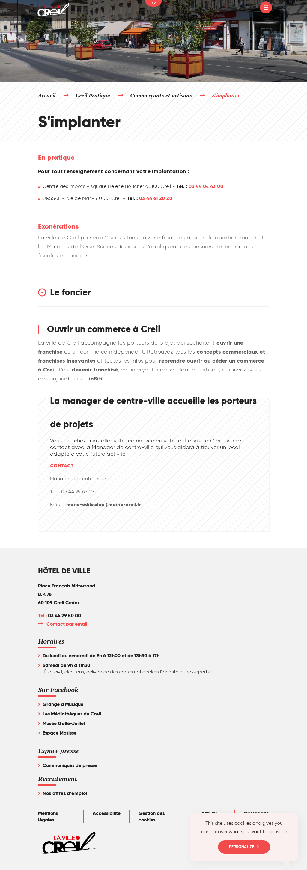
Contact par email (67, 624)
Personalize (241, 846)
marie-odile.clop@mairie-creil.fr (103, 504)
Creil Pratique (93, 95)
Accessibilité (107, 813)
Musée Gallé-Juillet (64, 723)
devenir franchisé (95, 369)
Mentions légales (48, 816)
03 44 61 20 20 (155, 198)
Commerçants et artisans (161, 95)
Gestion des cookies (152, 816)
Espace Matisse (59, 733)
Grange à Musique (63, 704)
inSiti (95, 378)
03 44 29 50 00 (64, 615)
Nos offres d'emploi (65, 793)
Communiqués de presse (70, 765)
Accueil (46, 95)
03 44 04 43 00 (206, 186)
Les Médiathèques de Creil (72, 714)
